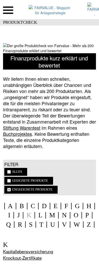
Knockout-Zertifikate (22, 258)
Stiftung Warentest (21, 127)
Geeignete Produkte (30, 180)
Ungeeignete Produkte (32, 189)
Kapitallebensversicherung (28, 251)
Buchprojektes (17, 133)
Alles (17, 171)
